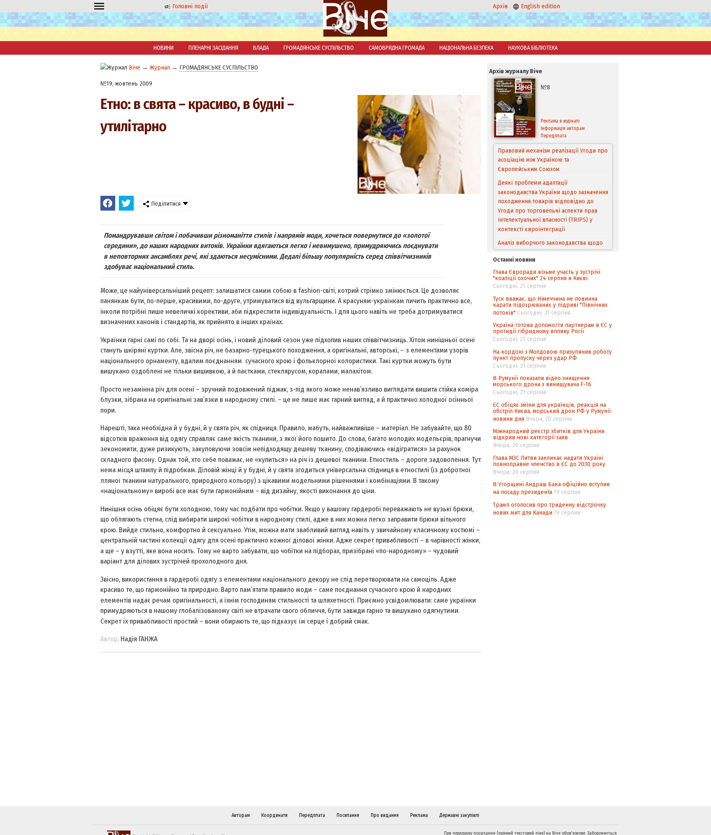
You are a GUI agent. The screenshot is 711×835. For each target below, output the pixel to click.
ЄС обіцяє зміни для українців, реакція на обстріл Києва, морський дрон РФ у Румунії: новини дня (552, 411)
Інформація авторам (563, 128)
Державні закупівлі (459, 815)
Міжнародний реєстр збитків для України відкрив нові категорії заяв (548, 434)
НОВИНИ (163, 47)
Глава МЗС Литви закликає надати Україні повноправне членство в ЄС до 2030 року (549, 461)
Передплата (554, 136)
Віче (134, 67)
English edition (539, 6)
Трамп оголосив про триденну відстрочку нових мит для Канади (549, 508)
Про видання (385, 815)
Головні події (189, 6)
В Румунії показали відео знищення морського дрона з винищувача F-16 (542, 381)
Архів (500, 6)
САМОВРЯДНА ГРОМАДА (397, 47)
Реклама (419, 815)
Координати (274, 815)
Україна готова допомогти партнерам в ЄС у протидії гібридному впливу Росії (552, 328)
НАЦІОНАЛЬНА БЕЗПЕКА (466, 47)
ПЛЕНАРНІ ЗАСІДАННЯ (213, 47)
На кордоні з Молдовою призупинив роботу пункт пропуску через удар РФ (552, 355)
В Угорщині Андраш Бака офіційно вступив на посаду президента (551, 488)
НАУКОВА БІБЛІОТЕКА (533, 47)
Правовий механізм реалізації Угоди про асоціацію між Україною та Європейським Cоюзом (553, 160)
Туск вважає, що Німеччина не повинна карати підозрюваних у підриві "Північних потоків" (550, 305)
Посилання (348, 815)
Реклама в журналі (560, 121)
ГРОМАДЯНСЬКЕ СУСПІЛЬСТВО (318, 47)
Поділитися (165, 203)
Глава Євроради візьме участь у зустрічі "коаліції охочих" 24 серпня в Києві (546, 275)
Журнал (160, 67)
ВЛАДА (261, 47)
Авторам (241, 815)
